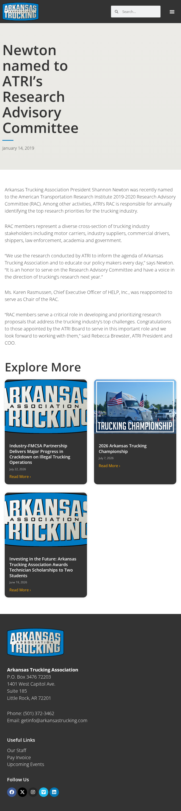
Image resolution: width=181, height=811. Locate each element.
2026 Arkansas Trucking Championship (123, 448)
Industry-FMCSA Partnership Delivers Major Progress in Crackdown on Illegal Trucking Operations (39, 454)
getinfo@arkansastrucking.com (54, 720)
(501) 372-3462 (38, 713)
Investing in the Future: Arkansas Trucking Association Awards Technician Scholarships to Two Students (42, 567)
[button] (172, 12)
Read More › (20, 476)
